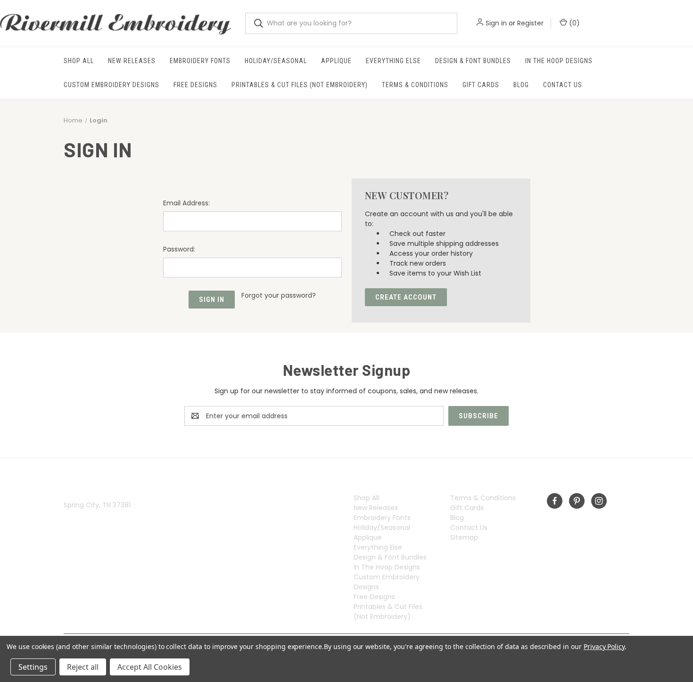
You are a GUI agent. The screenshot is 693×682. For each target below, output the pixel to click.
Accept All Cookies (149, 667)
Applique (336, 61)
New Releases (132, 61)
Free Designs (195, 85)
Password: (179, 249)
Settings (33, 667)
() (573, 23)
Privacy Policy (604, 646)
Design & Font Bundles (473, 61)
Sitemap (464, 537)
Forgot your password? (278, 295)
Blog (521, 85)
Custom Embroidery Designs (111, 85)
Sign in (496, 23)
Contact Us (562, 85)
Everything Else (393, 61)
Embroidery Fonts (200, 61)
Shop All (79, 61)
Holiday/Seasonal (276, 61)
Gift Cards (480, 85)
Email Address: (186, 203)
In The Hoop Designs (559, 61)
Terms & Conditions (415, 85)
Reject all (83, 667)
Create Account (406, 297)
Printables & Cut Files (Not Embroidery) (299, 85)
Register (530, 23)
